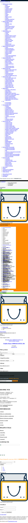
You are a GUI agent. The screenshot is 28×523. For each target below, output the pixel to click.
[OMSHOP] (2, 0)
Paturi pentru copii (9, 79)
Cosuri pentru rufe (9, 74)
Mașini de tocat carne (9, 138)
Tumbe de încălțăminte (10, 49)
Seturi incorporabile (9, 156)
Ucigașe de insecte (9, 165)
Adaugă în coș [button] (14, 347)
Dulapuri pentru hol (9, 48)
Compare (17, 341)
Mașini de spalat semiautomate (11, 113)
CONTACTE (5, 175)
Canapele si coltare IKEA (10, 89)
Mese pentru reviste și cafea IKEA (12, 94)
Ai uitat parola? (3, 514)
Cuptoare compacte (9, 119)
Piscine (4, 168)
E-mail (2, 507)
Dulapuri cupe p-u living (10, 36)
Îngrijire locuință (6, 157)
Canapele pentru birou (9, 59)
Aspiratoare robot (8, 160)
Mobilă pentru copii (7, 76)
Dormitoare (7, 6)
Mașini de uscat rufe (9, 111)
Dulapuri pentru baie (9, 70)
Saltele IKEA (8, 100)
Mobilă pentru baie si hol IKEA (11, 99)
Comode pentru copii (9, 80)
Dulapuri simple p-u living (10, 35)
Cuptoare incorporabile (10, 149)
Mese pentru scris (8, 83)
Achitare (2, 425)
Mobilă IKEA (5, 88)
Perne (6, 13)
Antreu (6, 47)
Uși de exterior (8, 103)
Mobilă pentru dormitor (7, 3)
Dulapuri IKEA (8, 92)
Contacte (2, 411)
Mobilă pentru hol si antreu (8, 46)
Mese (6, 29)
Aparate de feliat (8, 124)
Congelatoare (8, 107)
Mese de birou (8, 61)
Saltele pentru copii (9, 86)
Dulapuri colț (8, 12)
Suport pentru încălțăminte (10, 55)
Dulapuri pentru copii (9, 81)
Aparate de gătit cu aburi (10, 127)
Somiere (7, 14)
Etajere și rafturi (8, 41)
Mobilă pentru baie (6, 68)
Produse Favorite (3, 437)
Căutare (2, 464)
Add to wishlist (12, 341)
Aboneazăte (15, 380)
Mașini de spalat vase (9, 114)
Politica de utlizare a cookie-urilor (7, 416)
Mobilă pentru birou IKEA (10, 97)
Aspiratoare (7, 158)
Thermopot (7, 146)
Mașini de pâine (8, 137)
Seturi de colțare (8, 23)
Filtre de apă (7, 134)
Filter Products (3, 331)
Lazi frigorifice (8, 108)
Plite (6, 150)
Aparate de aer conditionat (8, 169)
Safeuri (6, 65)
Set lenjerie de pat (9, 20)
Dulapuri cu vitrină (9, 40)
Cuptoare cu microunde (10, 116)
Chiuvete (7, 25)
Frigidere (7, 106)
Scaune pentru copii (9, 84)
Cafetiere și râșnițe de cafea (10, 130)
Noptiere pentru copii (9, 87)
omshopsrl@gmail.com (7, 405)
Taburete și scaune (9, 28)
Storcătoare (7, 144)
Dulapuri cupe (8, 11)
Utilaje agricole (6, 171)
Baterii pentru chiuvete (10, 26)
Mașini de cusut (8, 164)
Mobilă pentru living (7, 30)
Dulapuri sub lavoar (9, 73)
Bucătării (7, 22)
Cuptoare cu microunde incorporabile (13, 151)
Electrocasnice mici (7, 121)
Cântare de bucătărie (9, 131)
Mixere (6, 140)
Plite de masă (8, 142)
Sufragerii (7, 32)
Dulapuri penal (8, 43)
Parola (1, 509)
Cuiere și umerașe (9, 50)
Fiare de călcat (8, 162)
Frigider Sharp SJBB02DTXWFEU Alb (14, 343)
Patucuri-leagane (8, 82)
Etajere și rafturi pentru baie (11, 69)
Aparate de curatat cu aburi (10, 161)
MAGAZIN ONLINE (7, 174)
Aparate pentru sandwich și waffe (12, 128)
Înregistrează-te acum (12, 521)
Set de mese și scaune (9, 27)
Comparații (2, 439)
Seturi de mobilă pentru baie (11, 75)
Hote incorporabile (9, 153)
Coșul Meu (2, 434)
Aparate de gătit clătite (9, 126)
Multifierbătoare (8, 141)
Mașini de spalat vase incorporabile (12, 154)
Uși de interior (8, 102)
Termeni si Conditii (4, 420)
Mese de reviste (8, 39)
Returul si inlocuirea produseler (6, 418)
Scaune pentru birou (9, 63)
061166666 (5, 176)
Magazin (2, 430)
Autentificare (9, 512)
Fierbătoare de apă (9, 133)
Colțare (6, 33)
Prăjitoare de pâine (9, 143)
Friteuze (7, 135)
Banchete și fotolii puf (9, 19)
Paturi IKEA (7, 90)
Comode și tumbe (8, 8)
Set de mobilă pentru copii (10, 77)
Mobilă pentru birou (7, 57)
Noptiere (7, 7)
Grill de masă (8, 136)
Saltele (6, 15)
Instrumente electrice (7, 170)
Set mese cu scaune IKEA (10, 95)
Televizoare (5, 167)
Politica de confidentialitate (5, 413)
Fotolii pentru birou (9, 60)
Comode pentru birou (9, 66)
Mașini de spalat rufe (9, 110)
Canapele (7, 34)
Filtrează (2, 355)
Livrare (1, 422)
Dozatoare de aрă (8, 120)
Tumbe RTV (7, 38)
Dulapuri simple (8, 9)
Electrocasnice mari (7, 104)
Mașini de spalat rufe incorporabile (12, 155)
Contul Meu (2, 432)
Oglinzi (6, 18)
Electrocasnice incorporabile (8, 147)
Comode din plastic (9, 56)
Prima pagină (5, 327)
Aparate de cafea (8, 122)
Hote (6, 117)
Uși (3, 101)
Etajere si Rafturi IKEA (10, 96)
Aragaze (7, 115)
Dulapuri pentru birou (9, 67)
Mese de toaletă (8, 16)
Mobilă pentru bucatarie (7, 21)
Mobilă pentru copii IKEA (10, 93)
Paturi (6, 5)
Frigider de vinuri (8, 109)
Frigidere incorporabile (10, 148)
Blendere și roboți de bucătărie (11, 129)
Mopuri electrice (8, 163)
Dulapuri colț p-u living (10, 45)
